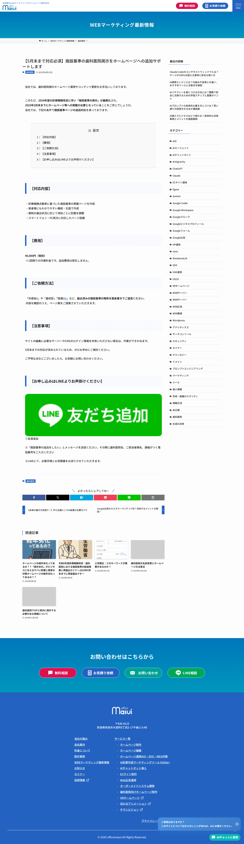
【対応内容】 (49, 137)
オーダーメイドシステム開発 (137, 786)
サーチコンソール (182, 334)
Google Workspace (183, 210)
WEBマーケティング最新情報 (91, 762)
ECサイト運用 (180, 182)
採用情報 (79, 780)
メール (176, 382)
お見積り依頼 (217, 6)
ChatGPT (178, 168)
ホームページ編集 (130, 750)
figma (176, 189)
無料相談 (189, 6)
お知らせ (79, 768)
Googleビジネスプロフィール (188, 223)
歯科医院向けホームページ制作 (138, 792)
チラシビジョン (129, 810)
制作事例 (79, 756)
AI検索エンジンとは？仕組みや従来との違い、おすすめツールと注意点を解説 (194, 83)
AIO (175, 141)
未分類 (176, 410)
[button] (33, 497)
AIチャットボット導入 (133, 768)
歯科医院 (30, 72)
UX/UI (176, 279)
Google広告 (179, 237)
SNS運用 (177, 272)
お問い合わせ (148, 672)
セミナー (177, 347)
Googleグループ (181, 217)
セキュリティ (179, 341)
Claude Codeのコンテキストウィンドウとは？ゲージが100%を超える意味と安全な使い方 (194, 73)
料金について (82, 750)
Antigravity (179, 161)
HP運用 (176, 244)
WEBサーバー (180, 292)
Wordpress (179, 320)
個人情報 (177, 389)
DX (65, 298)
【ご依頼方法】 (50, 148)
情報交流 (177, 403)
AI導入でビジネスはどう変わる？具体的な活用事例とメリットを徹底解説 (194, 117)
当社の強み (81, 739)
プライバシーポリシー (154, 821)
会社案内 (79, 745)
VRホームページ (181, 285)
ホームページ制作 (130, 745)
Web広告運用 (128, 780)
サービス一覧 (122, 739)
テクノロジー (179, 354)
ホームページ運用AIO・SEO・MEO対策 (144, 756)
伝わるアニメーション (133, 804)
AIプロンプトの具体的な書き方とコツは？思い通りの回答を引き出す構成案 (194, 107)
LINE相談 (190, 672)
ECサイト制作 (128, 774)
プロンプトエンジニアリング (188, 368)
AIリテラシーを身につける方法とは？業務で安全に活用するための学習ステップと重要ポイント (194, 95)
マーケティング (181, 375)
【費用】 (46, 143)
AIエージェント (181, 148)
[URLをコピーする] (152, 497)
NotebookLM (180, 258)
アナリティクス (181, 327)
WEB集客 (177, 313)
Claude (176, 175)
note (175, 251)
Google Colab (180, 203)
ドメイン (177, 361)
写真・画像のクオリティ (185, 396)
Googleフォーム (181, 230)
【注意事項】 (49, 154)
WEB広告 (177, 306)
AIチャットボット (182, 154)
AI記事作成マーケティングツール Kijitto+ (145, 762)
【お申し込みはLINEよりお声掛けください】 (68, 159)
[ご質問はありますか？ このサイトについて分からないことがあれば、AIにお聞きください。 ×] (225, 837)
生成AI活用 (178, 423)
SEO (175, 265)
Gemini (177, 196)
